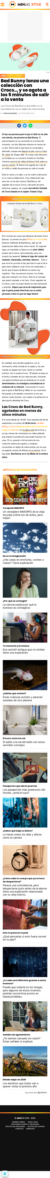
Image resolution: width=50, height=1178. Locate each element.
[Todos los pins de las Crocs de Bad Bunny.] (25, 217)
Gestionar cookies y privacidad (25, 1124)
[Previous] (5, 217)
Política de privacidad (15, 1126)
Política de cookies (36, 1126)
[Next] (45, 217)
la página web (28, 429)
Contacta (19, 1129)
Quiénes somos (18, 1122)
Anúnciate (30, 1129)
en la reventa (34, 450)
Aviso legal (33, 1122)
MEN (7, 76)
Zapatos (20, 76)
